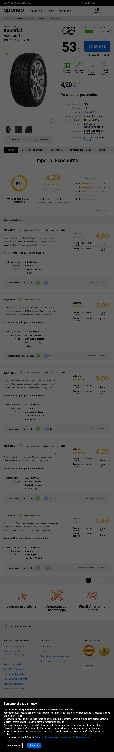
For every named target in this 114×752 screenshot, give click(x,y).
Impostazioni (13, 745)
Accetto (34, 745)
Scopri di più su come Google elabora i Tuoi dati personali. (63, 737)
